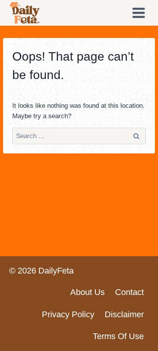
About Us (87, 292)
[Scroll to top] (138, 339)
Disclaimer (124, 314)
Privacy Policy (68, 314)
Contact (129, 292)
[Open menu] (138, 12)
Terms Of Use (118, 336)
